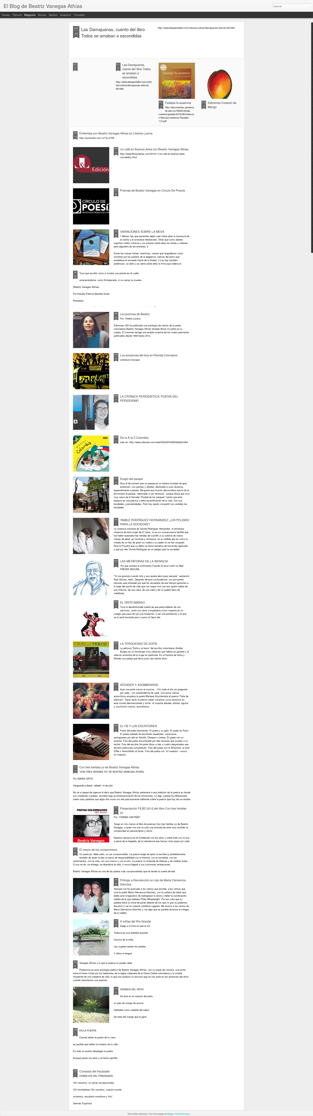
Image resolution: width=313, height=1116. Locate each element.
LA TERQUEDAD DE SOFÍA (138, 643)
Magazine (30, 15)
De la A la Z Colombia (134, 437)
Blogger (170, 1113)
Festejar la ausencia (178, 103)
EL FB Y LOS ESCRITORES (138, 726)
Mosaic (42, 15)
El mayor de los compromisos (98, 849)
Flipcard (17, 15)
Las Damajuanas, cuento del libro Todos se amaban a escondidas (113, 32)
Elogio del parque (131, 479)
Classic (6, 15)
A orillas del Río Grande (135, 921)
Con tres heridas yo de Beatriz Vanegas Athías (109, 767)
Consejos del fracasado (94, 1071)
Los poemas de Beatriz (135, 314)
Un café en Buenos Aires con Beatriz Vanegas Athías (154, 149)
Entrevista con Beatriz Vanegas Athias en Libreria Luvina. (116, 133)
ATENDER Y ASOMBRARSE (139, 685)
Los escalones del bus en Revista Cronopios (149, 355)
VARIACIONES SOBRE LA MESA (142, 231)
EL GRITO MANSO (132, 602)
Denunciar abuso (182, 1113)
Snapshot (65, 15)
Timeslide (79, 15)
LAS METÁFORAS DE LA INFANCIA (144, 561)
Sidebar (53, 15)
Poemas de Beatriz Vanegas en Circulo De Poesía (152, 190)
